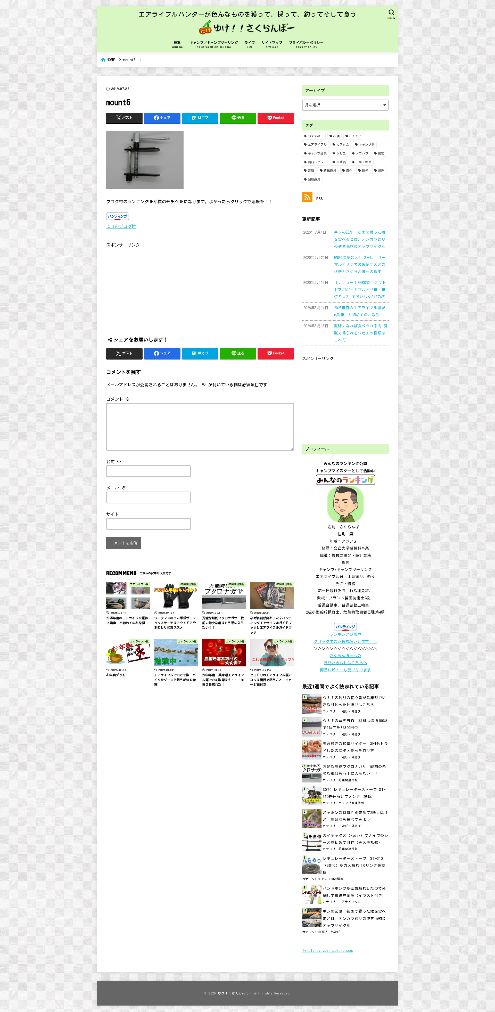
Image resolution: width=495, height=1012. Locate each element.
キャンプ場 (367, 144)
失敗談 (341, 162)
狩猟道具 (330, 170)
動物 (381, 153)
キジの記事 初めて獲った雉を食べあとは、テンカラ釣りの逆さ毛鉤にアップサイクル (354, 918)
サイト (112, 514)
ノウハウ (362, 153)
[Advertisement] (200, 285)
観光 (365, 170)
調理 (381, 170)
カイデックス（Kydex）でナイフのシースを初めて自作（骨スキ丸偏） (355, 839)
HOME (111, 60)
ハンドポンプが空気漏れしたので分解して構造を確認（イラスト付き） (354, 891)
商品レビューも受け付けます (345, 670)
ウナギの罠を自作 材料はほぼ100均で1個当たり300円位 (355, 724)
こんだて (355, 135)
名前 (113, 461)
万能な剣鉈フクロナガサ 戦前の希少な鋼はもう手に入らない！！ (354, 770)
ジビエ (341, 153)
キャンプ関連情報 (351, 803)
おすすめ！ (316, 135)
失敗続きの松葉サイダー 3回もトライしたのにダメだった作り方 (355, 747)
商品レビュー (317, 162)
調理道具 (314, 179)
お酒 (336, 135)
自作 (349, 170)
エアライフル (317, 144)
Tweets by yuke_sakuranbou (327, 950)
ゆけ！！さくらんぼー (235, 993)
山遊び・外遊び (350, 711)
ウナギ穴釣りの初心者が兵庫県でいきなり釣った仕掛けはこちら (354, 701)
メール (116, 488)
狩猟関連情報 (348, 780)
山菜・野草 (364, 162)
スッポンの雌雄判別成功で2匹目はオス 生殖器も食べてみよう (355, 816)
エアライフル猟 (350, 901)
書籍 (311, 170)
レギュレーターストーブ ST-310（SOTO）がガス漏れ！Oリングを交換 (354, 865)
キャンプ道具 (317, 153)
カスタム (342, 144)
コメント (118, 399)
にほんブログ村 (121, 226)
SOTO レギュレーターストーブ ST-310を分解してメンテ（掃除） (354, 793)
